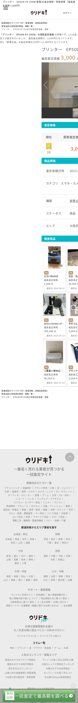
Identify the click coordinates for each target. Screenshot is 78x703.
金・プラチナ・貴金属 (40, 648)
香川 (20, 580)
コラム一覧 (39, 642)
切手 (71, 509)
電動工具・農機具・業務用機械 (28, 520)
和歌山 (61, 559)
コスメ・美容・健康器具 (20, 513)
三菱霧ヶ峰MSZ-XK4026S (54, 370)
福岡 (46, 576)
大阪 (60, 556)
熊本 (68, 576)
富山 (16, 556)
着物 (68, 506)
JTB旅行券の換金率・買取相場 (20, 677)
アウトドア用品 (40, 517)
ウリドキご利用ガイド (22, 594)
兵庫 (68, 556)
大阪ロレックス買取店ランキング (58, 664)
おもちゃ (35, 506)
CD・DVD (64, 495)
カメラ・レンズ (45, 491)
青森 (17, 539)
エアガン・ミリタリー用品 (27, 502)
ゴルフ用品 (17, 517)
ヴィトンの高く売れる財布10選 (57, 659)
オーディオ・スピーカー (20, 495)
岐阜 (23, 559)
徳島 (13, 580)
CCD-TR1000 (51, 276)
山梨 (8, 559)
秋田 (13, 542)
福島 (28, 542)
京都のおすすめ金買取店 (58, 668)
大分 (45, 580)
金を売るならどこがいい (20, 668)
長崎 (60, 576)
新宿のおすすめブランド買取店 (20, 659)
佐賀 (53, 576)
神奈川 (65, 542)
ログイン (67, 12)
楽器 (24, 509)
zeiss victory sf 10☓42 (54, 323)
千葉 (49, 542)
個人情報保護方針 (56, 594)
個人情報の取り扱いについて (23, 598)
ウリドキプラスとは (26, 636)
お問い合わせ (59, 602)
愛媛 (28, 580)
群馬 (60, 539)
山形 (20, 542)
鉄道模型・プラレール (17, 506)
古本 (54, 495)
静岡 (31, 559)
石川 (23, 556)
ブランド (21, 648)
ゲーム (45, 495)
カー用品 (40, 513)
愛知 (17, 563)
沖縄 (70, 580)
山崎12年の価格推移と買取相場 (20, 672)
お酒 (7, 491)
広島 (31, 576)
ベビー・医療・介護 (56, 520)
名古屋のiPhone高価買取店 (57, 677)
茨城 (46, 539)
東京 (56, 542)
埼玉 (68, 539)
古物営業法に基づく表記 (22, 602)
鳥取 (8, 576)
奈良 (53, 559)
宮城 (32, 539)
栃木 (53, 539)
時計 (12, 648)
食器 (45, 509)
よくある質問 (43, 602)
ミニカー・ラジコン (53, 502)
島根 (16, 576)
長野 (16, 559)
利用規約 (40, 594)
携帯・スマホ (28, 491)
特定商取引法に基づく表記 (54, 598)
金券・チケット (58, 509)
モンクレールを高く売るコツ (58, 672)
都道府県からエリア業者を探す (39, 527)
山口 (5, 580)
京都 (53, 556)
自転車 (64, 513)
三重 (24, 563)
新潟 (8, 556)
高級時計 (27, 488)
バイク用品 (52, 513)
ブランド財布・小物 (44, 488)
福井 (31, 556)
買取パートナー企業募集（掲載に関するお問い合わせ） (33, 605)
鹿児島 (61, 580)
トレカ (30, 498)
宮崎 (53, 580)
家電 (37, 495)
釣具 (28, 517)
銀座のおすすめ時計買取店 (20, 664)
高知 (35, 580)
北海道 (8, 539)
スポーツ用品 (58, 517)
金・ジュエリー (64, 488)
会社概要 (67, 605)
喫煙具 (15, 491)
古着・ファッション (53, 506)
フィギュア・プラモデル (49, 498)
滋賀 (46, 556)
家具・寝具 (34, 509)
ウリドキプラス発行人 (50, 636)
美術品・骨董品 (11, 509)
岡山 (23, 576)
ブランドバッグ (12, 488)
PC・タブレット (64, 491)
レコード (20, 498)
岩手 (24, 539)
